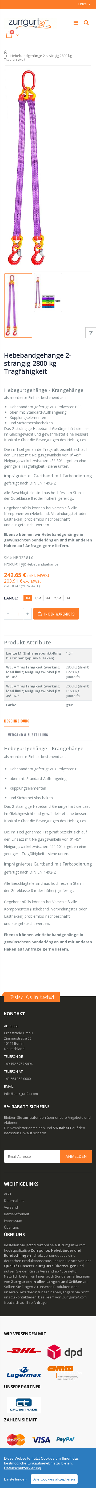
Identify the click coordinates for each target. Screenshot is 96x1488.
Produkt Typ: (15, 564)
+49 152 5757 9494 (18, 1063)
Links (82, 4)
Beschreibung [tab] (16, 721)
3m (68, 598)
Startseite (6, 52)
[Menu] (76, 22)
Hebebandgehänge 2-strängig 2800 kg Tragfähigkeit (37, 363)
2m (48, 598)
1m (28, 598)
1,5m (37, 598)
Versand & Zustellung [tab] (28, 734)
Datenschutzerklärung (22, 1468)
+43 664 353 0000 (17, 1078)
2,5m (57, 598)
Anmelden (76, 1156)
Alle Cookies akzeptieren (54, 1479)
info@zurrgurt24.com (21, 1093)
